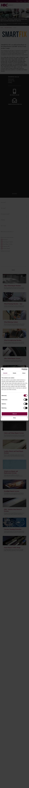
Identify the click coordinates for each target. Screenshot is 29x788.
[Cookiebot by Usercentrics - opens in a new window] (21, 369)
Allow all (14, 413)
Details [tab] (14, 373)
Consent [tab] (5, 373)
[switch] (25, 400)
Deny (14, 417)
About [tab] (23, 373)
